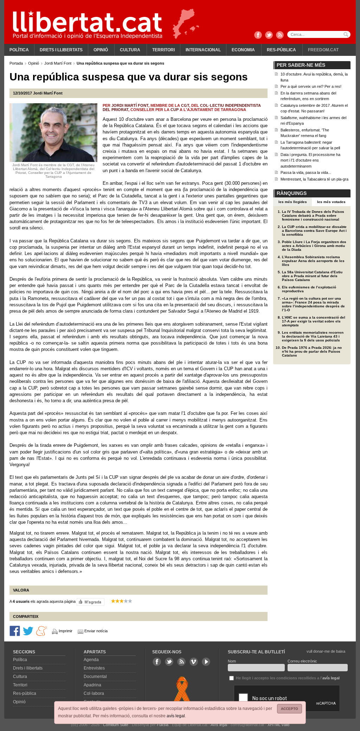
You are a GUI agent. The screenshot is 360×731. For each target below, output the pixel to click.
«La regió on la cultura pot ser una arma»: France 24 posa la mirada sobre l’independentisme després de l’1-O (313, 304)
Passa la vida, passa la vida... (306, 172)
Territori (163, 49)
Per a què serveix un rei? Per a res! (311, 86)
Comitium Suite (115, 725)
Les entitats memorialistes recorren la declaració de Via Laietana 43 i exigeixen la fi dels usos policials (312, 336)
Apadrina (92, 685)
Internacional (203, 49)
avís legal (176, 715)
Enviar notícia (96, 631)
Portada (16, 63)
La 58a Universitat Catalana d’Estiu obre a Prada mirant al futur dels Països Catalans (312, 276)
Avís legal (219, 725)
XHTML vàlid (278, 725)
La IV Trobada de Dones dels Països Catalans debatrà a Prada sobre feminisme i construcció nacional (313, 215)
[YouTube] (206, 661)
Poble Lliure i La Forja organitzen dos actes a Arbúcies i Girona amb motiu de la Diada (314, 246)
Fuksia (162, 725)
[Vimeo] (193, 661)
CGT (185, 105)
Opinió (101, 49)
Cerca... (319, 34)
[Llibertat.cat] (87, 25)
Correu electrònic (302, 661)
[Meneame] (41, 630)
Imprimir (65, 631)
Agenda (91, 659)
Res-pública (281, 49)
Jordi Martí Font (58, 63)
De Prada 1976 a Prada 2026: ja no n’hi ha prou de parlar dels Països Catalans (312, 351)
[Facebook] (258, 35)
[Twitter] (269, 35)
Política (19, 49)
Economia (243, 49)
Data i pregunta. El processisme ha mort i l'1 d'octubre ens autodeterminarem (310, 160)
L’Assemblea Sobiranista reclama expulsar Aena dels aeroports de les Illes (313, 261)
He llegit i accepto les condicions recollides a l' (287, 678)
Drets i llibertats (61, 49)
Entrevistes (94, 668)
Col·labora (94, 693)
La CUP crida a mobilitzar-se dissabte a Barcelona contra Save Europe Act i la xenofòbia (314, 230)
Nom (232, 661)
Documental (95, 676)
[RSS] (279, 35)
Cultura (130, 49)
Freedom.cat (323, 49)
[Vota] (90, 602)
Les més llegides (292, 202)
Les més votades (331, 202)
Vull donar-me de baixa (326, 651)
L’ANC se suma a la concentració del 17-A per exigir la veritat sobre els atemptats (313, 321)
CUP (175, 109)
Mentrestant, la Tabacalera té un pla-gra (314, 179)
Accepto (289, 709)
